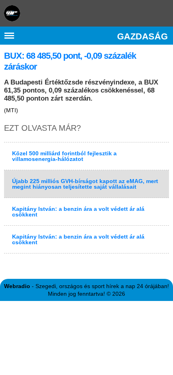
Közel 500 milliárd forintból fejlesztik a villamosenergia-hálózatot (64, 156)
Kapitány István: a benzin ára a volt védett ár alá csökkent (78, 212)
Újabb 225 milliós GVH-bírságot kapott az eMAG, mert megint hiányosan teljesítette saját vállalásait (85, 184)
